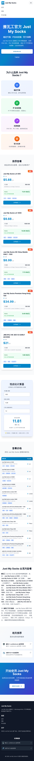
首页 (2, 7)
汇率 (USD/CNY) (8, 407)
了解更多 (17, 57)
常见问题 (3, 15)
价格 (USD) (7, 399)
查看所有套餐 (16, 686)
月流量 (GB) (7, 391)
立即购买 (15, 202)
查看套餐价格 (17, 51)
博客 (2, 11)
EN (31, 3)
